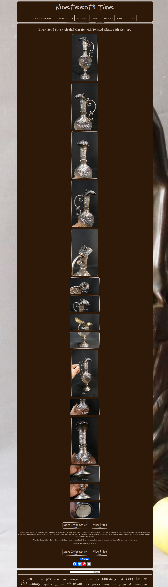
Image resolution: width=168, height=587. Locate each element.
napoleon (48, 584)
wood (57, 579)
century (109, 579)
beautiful (74, 579)
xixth (87, 584)
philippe (96, 584)
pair (48, 579)
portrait (127, 584)
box (42, 580)
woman (113, 585)
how (81, 580)
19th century (30, 583)
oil (23, 580)
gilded (65, 580)
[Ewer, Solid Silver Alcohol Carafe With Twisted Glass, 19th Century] (85, 58)
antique (37, 580)
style (97, 579)
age (119, 585)
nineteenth (74, 584)
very (129, 578)
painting (106, 585)
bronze (141, 578)
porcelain (137, 585)
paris (62, 584)
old (121, 579)
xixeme (89, 579)
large (56, 585)
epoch (146, 584)
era (29, 578)
